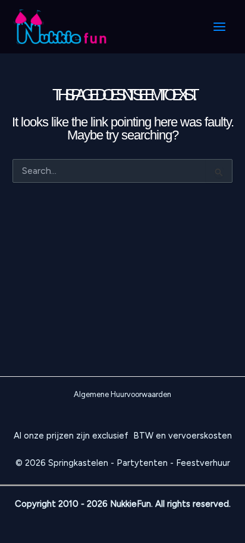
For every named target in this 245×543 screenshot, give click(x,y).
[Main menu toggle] (219, 26)
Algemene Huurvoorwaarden (122, 394)
